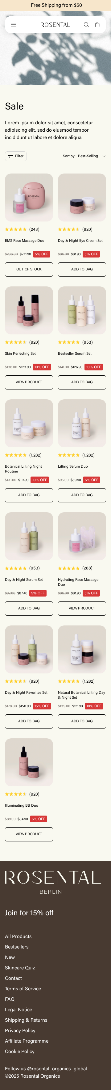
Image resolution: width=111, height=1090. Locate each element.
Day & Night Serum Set (24, 580)
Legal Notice (18, 1010)
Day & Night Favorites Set (26, 693)
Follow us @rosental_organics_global (46, 1069)
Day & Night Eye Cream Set (80, 241)
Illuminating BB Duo (21, 806)
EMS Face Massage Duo (24, 241)
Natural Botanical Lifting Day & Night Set (81, 695)
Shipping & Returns (26, 1020)
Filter (19, 156)
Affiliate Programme (26, 1041)
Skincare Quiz (20, 968)
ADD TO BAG (82, 269)
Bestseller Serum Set (75, 354)
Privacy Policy (20, 1030)
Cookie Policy (20, 1051)
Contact (13, 978)
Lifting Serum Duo (73, 467)
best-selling (88, 156)
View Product (29, 382)
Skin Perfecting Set (20, 354)
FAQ (9, 999)
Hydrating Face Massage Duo (78, 582)
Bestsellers (17, 947)
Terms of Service (23, 989)
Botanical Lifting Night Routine (23, 469)
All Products (18, 936)
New (10, 957)
